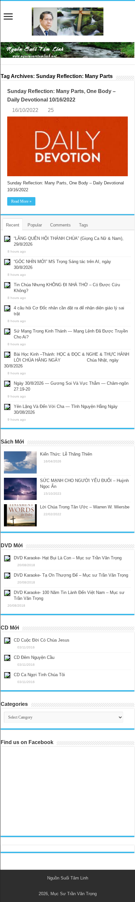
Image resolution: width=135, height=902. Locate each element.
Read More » (21, 201)
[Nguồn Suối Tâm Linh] (67, 20)
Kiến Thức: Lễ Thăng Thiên (66, 454)
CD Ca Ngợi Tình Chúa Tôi (39, 674)
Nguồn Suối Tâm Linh (67, 878)
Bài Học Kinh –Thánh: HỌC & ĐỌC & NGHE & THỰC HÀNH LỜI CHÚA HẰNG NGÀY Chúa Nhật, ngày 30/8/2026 (66, 360)
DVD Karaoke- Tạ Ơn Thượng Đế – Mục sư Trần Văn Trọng (71, 575)
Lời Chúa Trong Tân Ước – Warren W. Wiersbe (84, 507)
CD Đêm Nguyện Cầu (34, 657)
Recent (12, 225)
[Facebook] (70, 886)
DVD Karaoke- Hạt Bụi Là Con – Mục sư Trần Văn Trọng (68, 557)
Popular (35, 225)
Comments (60, 225)
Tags (83, 225)
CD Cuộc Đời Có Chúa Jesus (41, 640)
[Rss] (64, 886)
